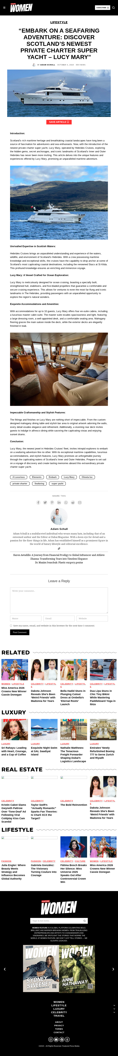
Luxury (5, 744)
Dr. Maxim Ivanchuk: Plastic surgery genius (59, 562)
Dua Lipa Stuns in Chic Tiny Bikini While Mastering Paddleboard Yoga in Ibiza (103, 697)
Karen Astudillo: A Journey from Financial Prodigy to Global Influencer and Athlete (59, 555)
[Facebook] (38, 502)
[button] (113, 7)
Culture (80, 861)
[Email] (79, 502)
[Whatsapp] (66, 502)
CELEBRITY (37, 684)
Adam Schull (47, 65)
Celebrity (66, 684)
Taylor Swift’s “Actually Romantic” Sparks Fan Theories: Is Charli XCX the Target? (44, 811)
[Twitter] (45, 502)
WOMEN (5, 684)
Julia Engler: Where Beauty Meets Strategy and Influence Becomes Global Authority (13, 872)
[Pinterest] (52, 502)
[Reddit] (73, 502)
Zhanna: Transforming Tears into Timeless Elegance (59, 558)
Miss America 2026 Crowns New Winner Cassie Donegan (13, 691)
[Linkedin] (59, 502)
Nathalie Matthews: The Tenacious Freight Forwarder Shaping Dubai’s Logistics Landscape (73, 754)
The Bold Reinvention (73, 804)
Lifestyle (59, 22)
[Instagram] (50, 1039)
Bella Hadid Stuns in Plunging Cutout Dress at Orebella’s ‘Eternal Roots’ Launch (72, 697)
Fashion (6, 861)
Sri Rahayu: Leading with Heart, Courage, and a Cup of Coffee (14, 751)
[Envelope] (56, 1039)
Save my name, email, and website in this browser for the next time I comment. (54, 625)
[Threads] (67, 1039)
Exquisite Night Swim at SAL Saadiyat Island (44, 751)
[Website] (59, 548)
